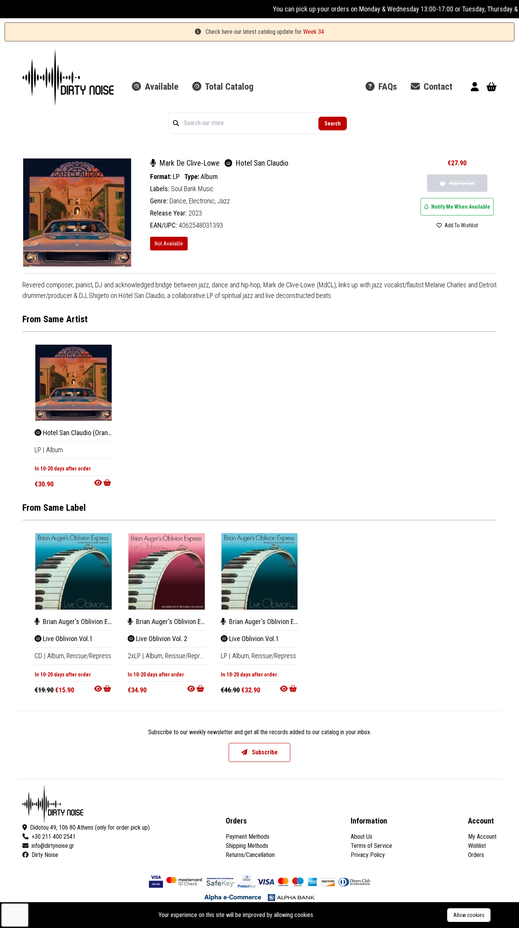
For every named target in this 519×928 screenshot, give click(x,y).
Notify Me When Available (460, 207)
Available (160, 86)
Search (332, 123)
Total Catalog (228, 86)
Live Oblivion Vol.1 (67, 639)
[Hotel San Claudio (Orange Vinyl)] (73, 383)
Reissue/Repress (88, 656)
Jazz (223, 201)
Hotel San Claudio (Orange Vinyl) (86, 433)
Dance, (179, 201)
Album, (56, 656)
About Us (361, 836)
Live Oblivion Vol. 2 (160, 639)
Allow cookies (468, 915)
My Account (482, 836)
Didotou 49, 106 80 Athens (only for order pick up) (90, 827)
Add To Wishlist (460, 225)
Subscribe (264, 752)
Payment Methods (247, 836)
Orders (476, 854)
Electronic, (203, 201)
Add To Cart (462, 183)
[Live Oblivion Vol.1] (73, 571)
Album (209, 177)
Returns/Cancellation (250, 854)
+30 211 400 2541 (54, 836)
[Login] (475, 88)
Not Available (169, 244)
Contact (437, 86)
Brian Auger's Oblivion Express (84, 622)
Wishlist (477, 845)
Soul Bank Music (192, 189)
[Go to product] (103, 482)
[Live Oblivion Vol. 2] (167, 571)
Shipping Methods (247, 845)
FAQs (386, 86)
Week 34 (313, 31)
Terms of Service (371, 845)
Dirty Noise (45, 854)
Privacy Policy (368, 854)
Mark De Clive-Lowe (189, 163)
